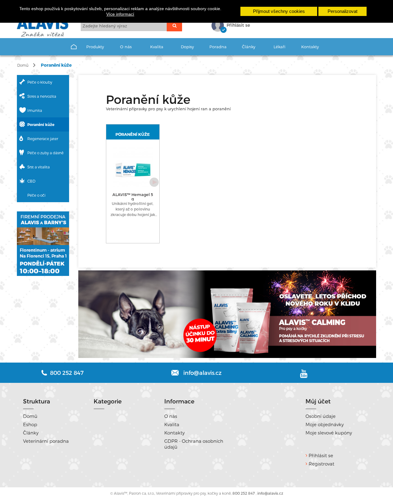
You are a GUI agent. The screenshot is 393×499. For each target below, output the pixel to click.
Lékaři (279, 46)
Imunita (34, 110)
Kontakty (310, 46)
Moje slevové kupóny (328, 432)
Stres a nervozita (41, 96)
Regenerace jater (42, 138)
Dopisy (187, 46)
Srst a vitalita (38, 167)
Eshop (30, 424)
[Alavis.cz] (44, 27)
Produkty (95, 46)
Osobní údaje (320, 416)
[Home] (74, 47)
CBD (31, 181)
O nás (126, 46)
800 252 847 (243, 493)
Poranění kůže (40, 124)
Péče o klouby (39, 82)
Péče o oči (36, 195)
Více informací (120, 14)
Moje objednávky (324, 424)
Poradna (218, 46)
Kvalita (156, 46)
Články (248, 46)
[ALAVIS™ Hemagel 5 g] (133, 167)
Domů (23, 65)
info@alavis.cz (202, 372)
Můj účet (318, 401)
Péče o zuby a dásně (45, 153)
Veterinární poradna (46, 441)
